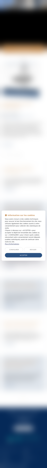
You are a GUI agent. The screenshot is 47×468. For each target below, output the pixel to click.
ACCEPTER (23, 255)
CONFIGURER (14, 250)
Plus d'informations (12, 244)
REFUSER (33, 250)
